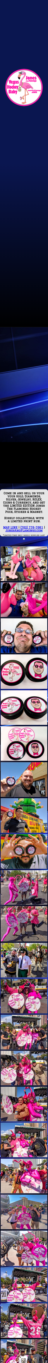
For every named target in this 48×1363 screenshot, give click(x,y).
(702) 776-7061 (31, 527)
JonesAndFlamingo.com (24, 530)
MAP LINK (10, 527)
